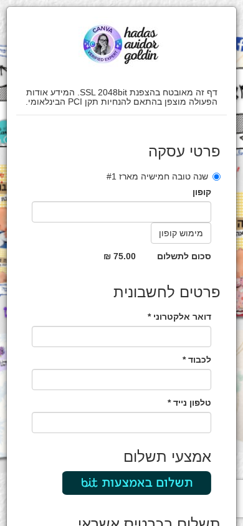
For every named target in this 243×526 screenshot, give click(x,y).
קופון (202, 192)
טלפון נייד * (189, 403)
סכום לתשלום (184, 256)
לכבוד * (197, 360)
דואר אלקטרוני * (179, 317)
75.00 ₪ (119, 256)
